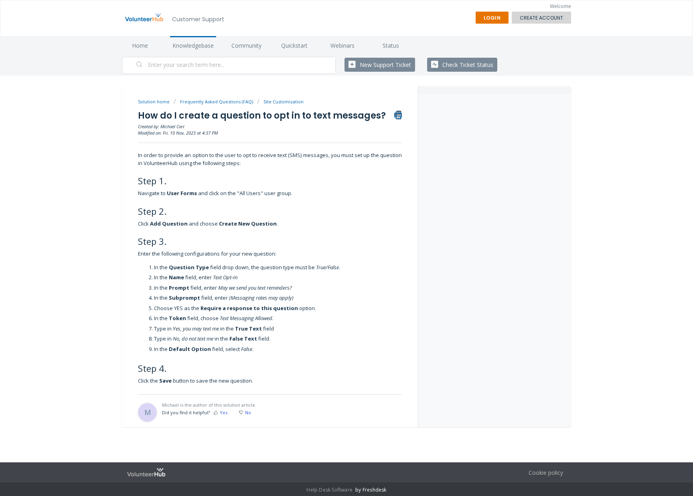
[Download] (331, 143)
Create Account (541, 17)
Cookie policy (546, 472)
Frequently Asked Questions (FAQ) (216, 102)
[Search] (139, 65)
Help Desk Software (330, 489)
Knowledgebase (193, 45)
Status (391, 45)
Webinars (342, 45)
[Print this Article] (398, 115)
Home (140, 45)
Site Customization (283, 102)
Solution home (154, 102)
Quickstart (294, 45)
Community (246, 45)
